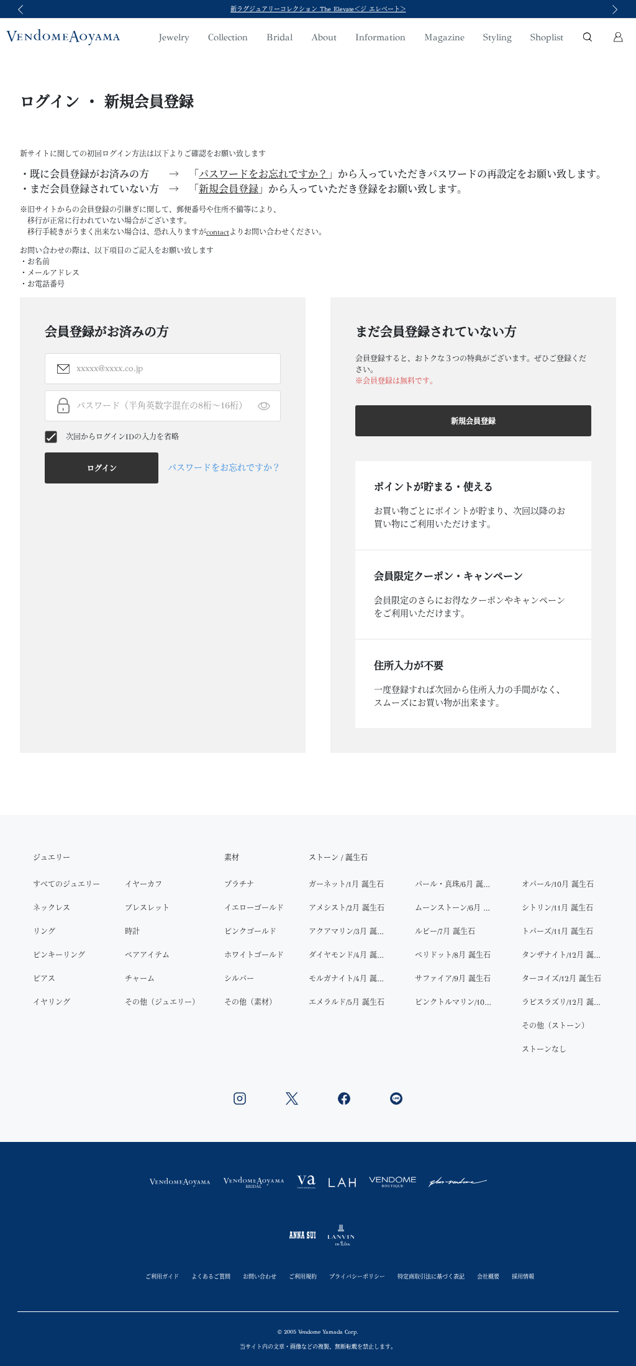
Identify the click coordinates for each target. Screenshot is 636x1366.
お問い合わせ (259, 1276)
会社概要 (488, 1276)
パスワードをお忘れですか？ (263, 174)
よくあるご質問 (210, 1276)
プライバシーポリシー (357, 1276)
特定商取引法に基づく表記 (431, 1276)
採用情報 (523, 1276)
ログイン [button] (102, 468)
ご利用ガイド (162, 1276)
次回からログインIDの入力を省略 (122, 437)
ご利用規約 (303, 1276)
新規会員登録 (228, 189)
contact (217, 232)
